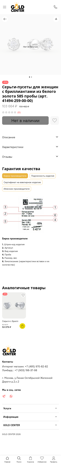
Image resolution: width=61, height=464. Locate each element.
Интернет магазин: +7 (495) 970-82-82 (25, 366)
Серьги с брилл (10, 321)
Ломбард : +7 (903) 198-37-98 (19, 370)
